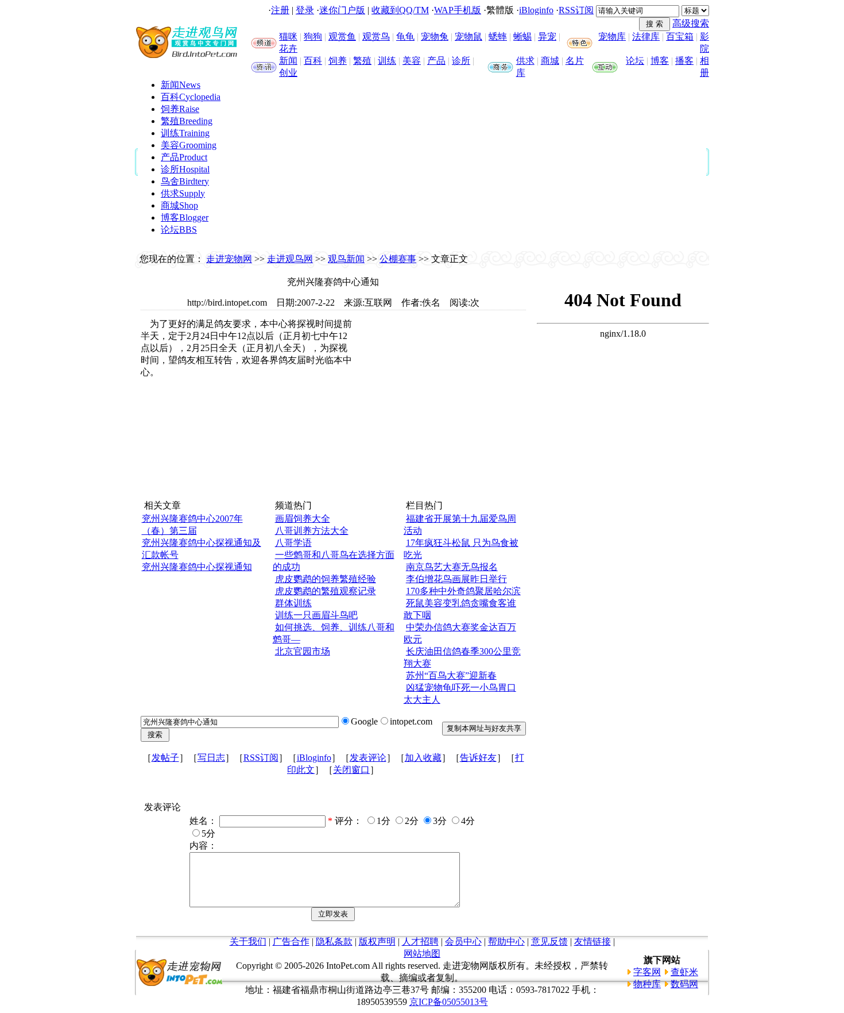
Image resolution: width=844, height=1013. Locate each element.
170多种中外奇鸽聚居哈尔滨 (463, 591)
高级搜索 (690, 23)
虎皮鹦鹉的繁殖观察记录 (325, 591)
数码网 (684, 984)
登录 (305, 10)
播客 (684, 61)
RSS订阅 (576, 10)
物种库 (647, 984)
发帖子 (165, 757)
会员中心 (463, 941)
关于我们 (248, 941)
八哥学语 (293, 543)
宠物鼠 (468, 36)
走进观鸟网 (290, 259)
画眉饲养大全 (302, 518)
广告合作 (291, 941)
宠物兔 (434, 36)
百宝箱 (680, 36)
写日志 (211, 757)
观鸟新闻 (346, 259)
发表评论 (368, 757)
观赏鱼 (342, 36)
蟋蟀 (498, 36)
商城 (550, 61)
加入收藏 (423, 757)
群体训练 (293, 603)
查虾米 (684, 972)
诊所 (461, 61)
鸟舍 (185, 181)
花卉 (288, 48)
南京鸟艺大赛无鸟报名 (452, 567)
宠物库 (612, 36)
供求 (525, 61)
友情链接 (592, 941)
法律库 (646, 36)
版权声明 (377, 941)
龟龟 (405, 36)
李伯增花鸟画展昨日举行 (456, 579)
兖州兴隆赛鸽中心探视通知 (197, 567)
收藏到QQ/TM (400, 10)
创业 (288, 73)
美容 (411, 61)
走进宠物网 (229, 259)
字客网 (647, 972)
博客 (660, 61)
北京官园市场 (302, 651)
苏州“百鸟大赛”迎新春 (451, 675)
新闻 (288, 61)
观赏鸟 (376, 36)
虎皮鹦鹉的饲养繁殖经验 (325, 579)
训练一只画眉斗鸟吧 (316, 615)
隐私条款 (334, 941)
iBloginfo (536, 10)
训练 (387, 61)
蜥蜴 (522, 36)
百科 (313, 61)
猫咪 (288, 36)
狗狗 (313, 36)
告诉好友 (478, 757)
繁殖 (362, 61)
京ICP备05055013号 (448, 1002)
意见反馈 (549, 941)
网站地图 (422, 953)
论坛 (635, 61)
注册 (280, 10)
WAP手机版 (457, 10)
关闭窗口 (351, 770)
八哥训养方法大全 (312, 531)
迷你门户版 (342, 10)
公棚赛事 (398, 259)
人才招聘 (420, 941)
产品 (436, 61)
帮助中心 (506, 941)
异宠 (547, 36)
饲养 (337, 61)
